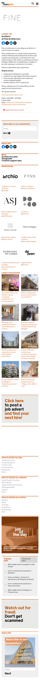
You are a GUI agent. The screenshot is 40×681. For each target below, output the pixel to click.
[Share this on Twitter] (7, 43)
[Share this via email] (15, 43)
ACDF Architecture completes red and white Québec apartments (9, 353)
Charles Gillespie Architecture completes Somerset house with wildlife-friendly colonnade (28, 354)
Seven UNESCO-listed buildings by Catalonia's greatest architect (10, 382)
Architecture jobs (10, 157)
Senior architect (27, 186)
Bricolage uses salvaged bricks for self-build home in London (9, 325)
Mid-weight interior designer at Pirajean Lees (19, 591)
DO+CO (26, 214)
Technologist (6, 104)
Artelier (5, 490)
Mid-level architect (9, 237)
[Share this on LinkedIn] (11, 43)
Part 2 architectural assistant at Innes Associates (19, 585)
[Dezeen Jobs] (7, 5)
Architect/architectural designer (10, 263)
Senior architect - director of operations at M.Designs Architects (21, 578)
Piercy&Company (29, 241)
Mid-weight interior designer (9, 213)
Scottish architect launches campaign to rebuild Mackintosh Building (29, 325)
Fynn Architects (29, 188)
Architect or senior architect (9, 187)
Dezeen (25, 265)
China (4, 502)
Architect (9, 102)
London (5, 34)
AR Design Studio (8, 487)
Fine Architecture (12, 39)
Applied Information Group (12, 485)
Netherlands (6, 509)
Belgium (5, 500)
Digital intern (26, 262)
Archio (6, 190)
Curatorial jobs (7, 467)
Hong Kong (6, 507)
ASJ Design (7, 216)
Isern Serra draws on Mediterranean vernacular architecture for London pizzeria (9, 297)
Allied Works (7, 482)
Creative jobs (7, 465)
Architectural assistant (22, 102)
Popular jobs (7, 560)
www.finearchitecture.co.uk (12, 95)
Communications (8, 462)
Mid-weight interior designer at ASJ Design (21, 565)
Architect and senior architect (28, 238)
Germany (5, 505)
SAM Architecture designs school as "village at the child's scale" (29, 382)
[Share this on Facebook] (3, 43)
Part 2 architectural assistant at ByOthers (19, 572)
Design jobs (7, 159)
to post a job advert (17, 409)
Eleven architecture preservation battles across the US (28, 295)
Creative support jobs (12, 161)
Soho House (7, 239)
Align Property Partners (11, 480)
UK (10, 34)
